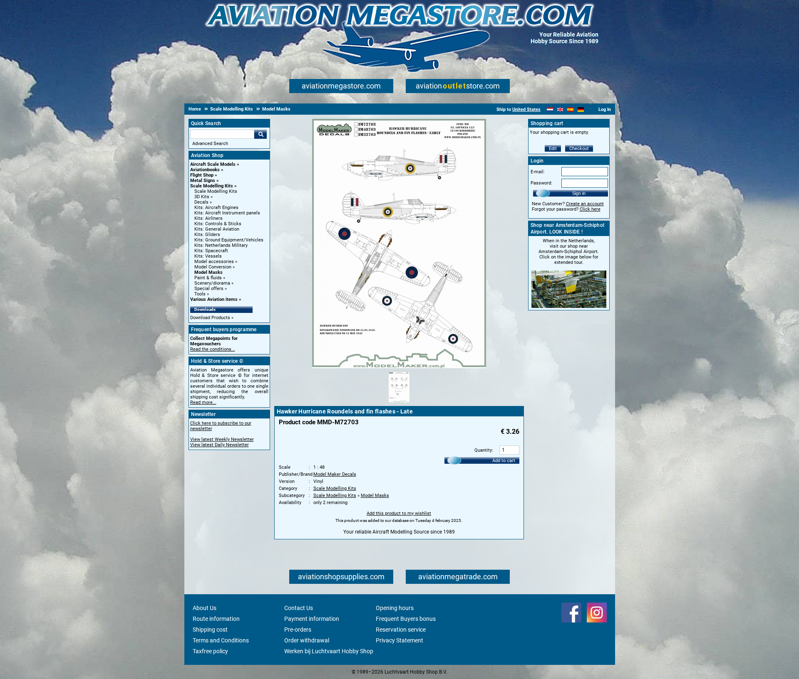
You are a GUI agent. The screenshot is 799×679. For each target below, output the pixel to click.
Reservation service (401, 629)
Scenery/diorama (212, 283)
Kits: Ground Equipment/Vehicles (228, 240)
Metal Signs (202, 180)
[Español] (570, 109)
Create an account (585, 204)
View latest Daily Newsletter (219, 445)
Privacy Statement (399, 640)
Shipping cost (210, 629)
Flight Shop (201, 175)
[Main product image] (399, 366)
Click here (590, 209)
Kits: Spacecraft (211, 250)
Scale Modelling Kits (211, 186)
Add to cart (503, 460)
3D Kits (201, 196)
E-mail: (538, 172)
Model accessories (214, 261)
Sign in (579, 193)
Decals (201, 202)
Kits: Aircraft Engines (216, 207)
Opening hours (395, 608)
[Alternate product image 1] (399, 403)
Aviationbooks (205, 169)
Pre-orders (297, 629)
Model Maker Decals (334, 474)
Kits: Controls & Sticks (217, 223)
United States (526, 109)
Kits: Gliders (207, 234)
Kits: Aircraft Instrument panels (227, 213)
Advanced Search (210, 143)
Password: (541, 183)
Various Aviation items (214, 299)
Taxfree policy (210, 651)
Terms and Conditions (221, 640)
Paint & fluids (208, 277)
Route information (216, 618)
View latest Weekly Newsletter (222, 439)
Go (260, 134)
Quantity (483, 450)
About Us (204, 608)
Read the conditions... (212, 349)
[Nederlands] (550, 109)
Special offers (208, 288)
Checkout (579, 148)
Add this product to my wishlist (399, 513)
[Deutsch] (581, 109)
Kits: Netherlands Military (221, 245)
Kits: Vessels (208, 256)
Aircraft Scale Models (213, 164)
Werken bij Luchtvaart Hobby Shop (328, 651)
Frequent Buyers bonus (406, 618)
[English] (560, 109)
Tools (200, 294)
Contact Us (298, 608)
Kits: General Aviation (216, 229)
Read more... (203, 402)
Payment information (311, 618)
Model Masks (208, 272)
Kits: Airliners (208, 218)
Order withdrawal (306, 640)
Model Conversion (212, 267)
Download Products (210, 317)
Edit (553, 148)
